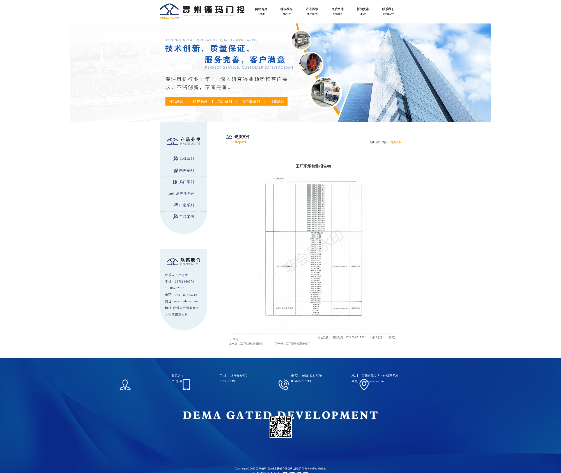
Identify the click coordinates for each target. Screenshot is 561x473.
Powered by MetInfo (315, 468)
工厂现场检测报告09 (251, 343)
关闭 (391, 337)
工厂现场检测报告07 (298, 343)
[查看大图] (313, 328)
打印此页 (377, 337)
